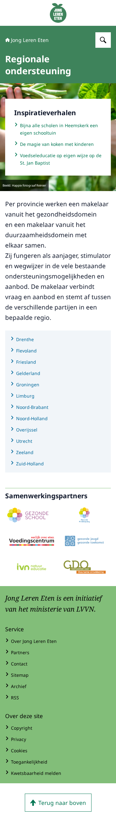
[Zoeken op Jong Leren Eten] (103, 40)
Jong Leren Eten (30, 40)
